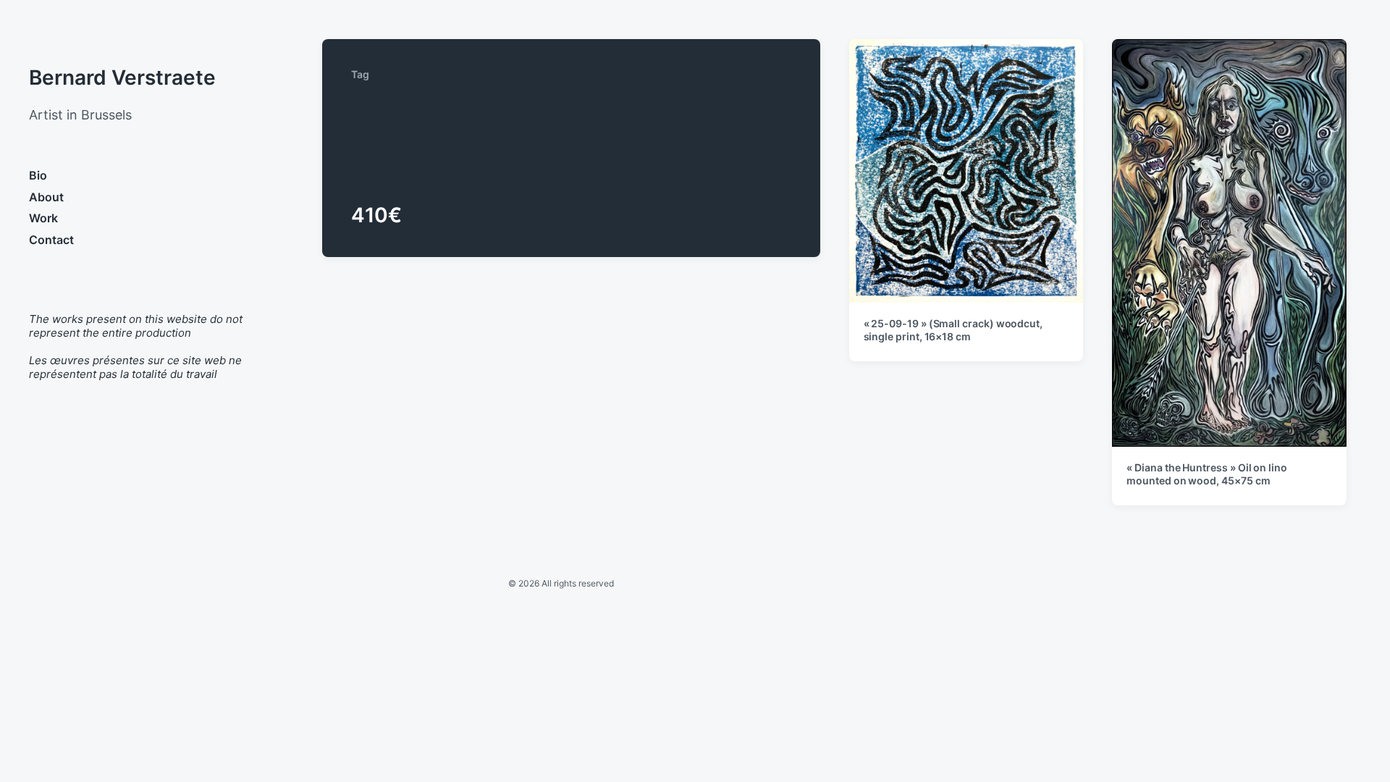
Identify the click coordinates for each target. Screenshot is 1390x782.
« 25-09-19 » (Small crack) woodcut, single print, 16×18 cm (953, 329)
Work (43, 218)
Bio (38, 175)
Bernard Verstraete (122, 77)
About (46, 197)
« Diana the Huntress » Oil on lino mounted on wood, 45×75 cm (1206, 474)
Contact (51, 239)
